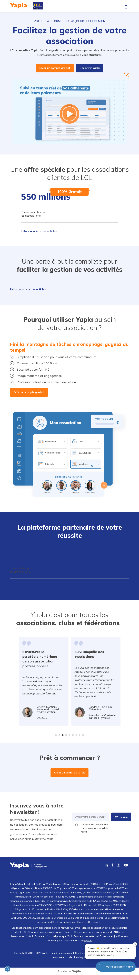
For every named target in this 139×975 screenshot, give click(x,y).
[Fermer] (135, 944)
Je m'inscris (69, 520)
